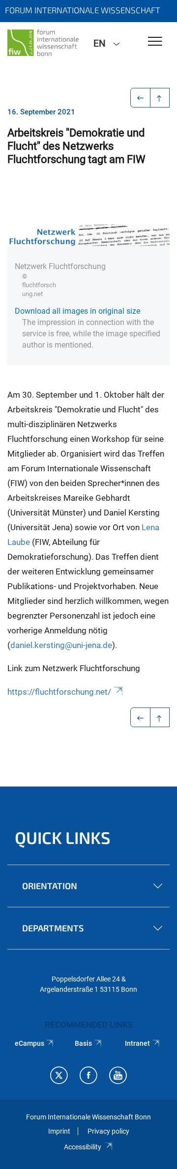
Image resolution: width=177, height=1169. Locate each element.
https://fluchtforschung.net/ (59, 692)
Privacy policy (108, 1131)
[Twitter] (59, 1076)
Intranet (137, 1043)
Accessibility (82, 1147)
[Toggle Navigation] (155, 42)
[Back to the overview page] (160, 98)
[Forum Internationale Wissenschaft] (43, 42)
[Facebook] (88, 1076)
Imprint (59, 1131)
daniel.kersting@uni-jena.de (61, 645)
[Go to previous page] (140, 98)
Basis (83, 1043)
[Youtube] (118, 1076)
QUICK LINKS (63, 837)
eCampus (29, 1043)
